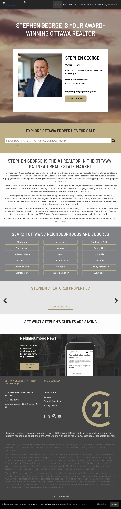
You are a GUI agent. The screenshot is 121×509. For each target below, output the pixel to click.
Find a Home (70, 5)
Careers (47, 397)
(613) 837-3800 (80, 79)
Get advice (86, 6)
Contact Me (75, 98)
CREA (30, 457)
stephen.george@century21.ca (80, 92)
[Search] (113, 140)
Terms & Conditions (53, 401)
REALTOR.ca (37, 466)
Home (58, 5)
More (99, 6)
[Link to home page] (13, 4)
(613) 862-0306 (78, 84)
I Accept (114, 504)
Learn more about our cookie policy (89, 504)
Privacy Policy (50, 405)
